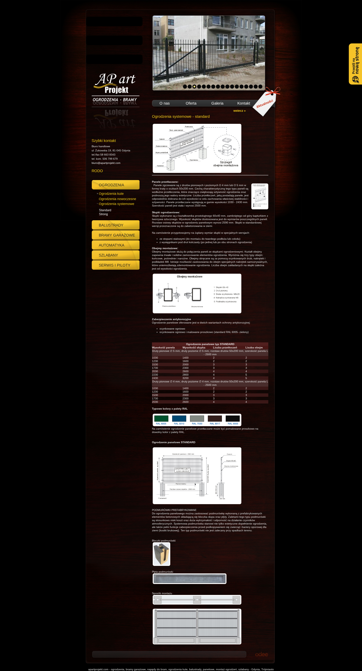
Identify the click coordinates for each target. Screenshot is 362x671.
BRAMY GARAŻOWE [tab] (117, 235)
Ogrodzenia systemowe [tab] (116, 204)
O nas (165, 103)
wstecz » (239, 110)
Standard (105, 210)
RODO (97, 171)
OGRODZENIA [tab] (111, 185)
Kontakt (243, 103)
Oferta (191, 103)
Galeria (217, 103)
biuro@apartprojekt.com (106, 162)
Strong (103, 214)
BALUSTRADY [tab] (111, 225)
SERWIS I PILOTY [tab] (114, 265)
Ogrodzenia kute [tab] (111, 194)
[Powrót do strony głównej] (114, 101)
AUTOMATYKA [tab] (111, 245)
